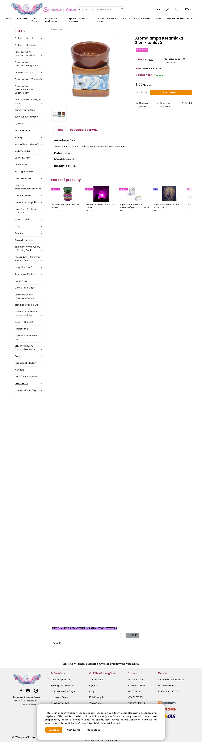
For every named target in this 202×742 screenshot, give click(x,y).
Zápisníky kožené (24, 240)
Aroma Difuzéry (23, 219)
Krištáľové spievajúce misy (26, 337)
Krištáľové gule (96, 697)
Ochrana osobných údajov (106, 20)
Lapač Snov (21, 281)
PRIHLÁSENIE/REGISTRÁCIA (179, 18)
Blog (125, 18)
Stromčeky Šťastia (24, 274)
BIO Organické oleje (25, 171)
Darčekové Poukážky (25, 390)
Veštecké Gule (22, 130)
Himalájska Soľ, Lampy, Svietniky (27, 211)
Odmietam (93, 729)
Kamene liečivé (23, 195)
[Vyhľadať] (79, 9)
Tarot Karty (34, 20)
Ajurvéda (19, 369)
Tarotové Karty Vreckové (28, 79)
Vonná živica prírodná (26, 144)
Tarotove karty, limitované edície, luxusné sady (24, 89)
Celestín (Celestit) (24, 322)
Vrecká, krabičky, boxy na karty (28, 101)
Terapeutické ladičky (26, 362)
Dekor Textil (21, 383)
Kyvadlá (19, 123)
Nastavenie (73, 729)
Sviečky (18, 137)
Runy (91, 691)
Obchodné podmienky (51, 20)
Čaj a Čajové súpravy (26, 376)
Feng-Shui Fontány (25, 267)
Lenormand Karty (24, 72)
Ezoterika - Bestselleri (26, 45)
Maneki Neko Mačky (25, 287)
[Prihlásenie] (167, 9)
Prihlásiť (132, 635)
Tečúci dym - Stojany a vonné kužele (27, 258)
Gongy (18, 356)
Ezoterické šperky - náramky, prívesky (25, 296)
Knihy (17, 226)
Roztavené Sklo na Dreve (28, 304)
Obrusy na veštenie (25, 110)
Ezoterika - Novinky (25, 38)
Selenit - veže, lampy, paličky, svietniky (26, 313)
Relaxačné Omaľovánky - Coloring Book (27, 248)
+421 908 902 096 (166, 685)
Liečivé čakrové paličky (27, 202)
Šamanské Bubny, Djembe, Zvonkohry (25, 347)
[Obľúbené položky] (177, 9)
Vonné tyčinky (22, 157)
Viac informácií (112, 723)
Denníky (19, 233)
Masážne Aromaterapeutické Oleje (28, 187)
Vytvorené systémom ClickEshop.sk (101, 740)
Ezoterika (22, 18)
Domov (9, 18)
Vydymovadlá (22, 150)
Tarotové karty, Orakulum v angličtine (26, 64)
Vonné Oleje (21, 164)
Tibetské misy (22, 328)
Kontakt (157, 18)
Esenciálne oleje (23, 178)
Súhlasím (54, 729)
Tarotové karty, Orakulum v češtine (25, 53)
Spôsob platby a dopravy (78, 20)
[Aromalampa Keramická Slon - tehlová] (90, 69)
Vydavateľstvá (141, 18)
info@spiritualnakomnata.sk (171, 679)
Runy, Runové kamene (26, 116)
